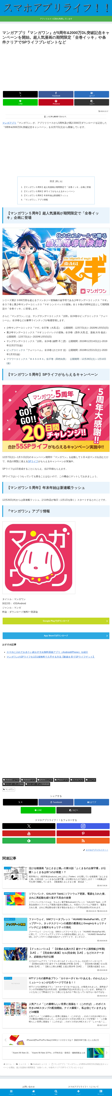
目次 (52, 181)
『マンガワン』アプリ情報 (35, 199)
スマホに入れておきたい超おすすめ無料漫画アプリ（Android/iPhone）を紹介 (47, 652)
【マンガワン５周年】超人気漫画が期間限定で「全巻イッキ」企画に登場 (57, 187)
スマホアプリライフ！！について (83, 1086)
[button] (91, 102)
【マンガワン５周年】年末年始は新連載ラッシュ (45, 195)
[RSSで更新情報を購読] (83, 841)
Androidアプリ (29, 780)
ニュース (91, 780)
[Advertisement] (56, 67)
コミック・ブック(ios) (14, 784)
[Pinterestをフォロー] (83, 833)
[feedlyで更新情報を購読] (28, 841)
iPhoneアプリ (62, 780)
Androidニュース (12, 780)
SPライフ (33, 461)
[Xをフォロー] (28, 826)
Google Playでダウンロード (56, 621)
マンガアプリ (9, 123)
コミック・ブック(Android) (38, 784)
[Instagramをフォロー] (83, 826)
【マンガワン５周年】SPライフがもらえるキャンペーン (49, 191)
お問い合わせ (28, 1086)
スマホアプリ (78, 780)
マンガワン (9, 789)
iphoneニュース (46, 780)
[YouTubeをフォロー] (28, 833)
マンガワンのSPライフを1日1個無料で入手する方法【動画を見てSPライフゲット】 (51, 657)
